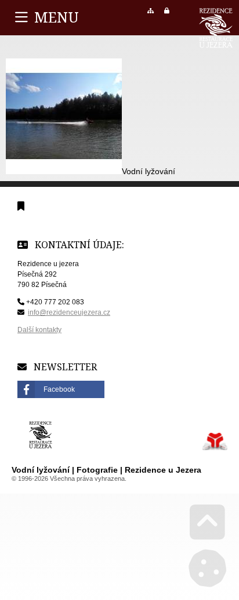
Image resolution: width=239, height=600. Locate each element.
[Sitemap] (150, 11)
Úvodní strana (216, 28)
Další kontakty (39, 330)
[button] (166, 11)
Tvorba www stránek (214, 441)
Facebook (59, 389)
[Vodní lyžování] (64, 171)
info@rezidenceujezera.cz (69, 312)
